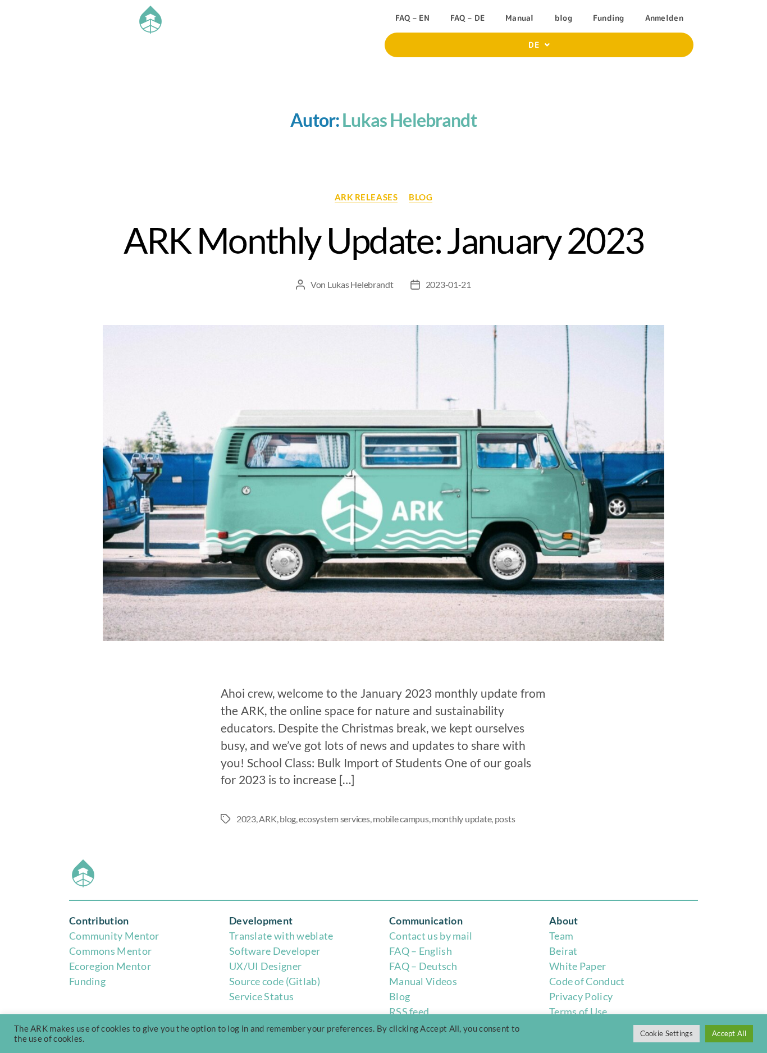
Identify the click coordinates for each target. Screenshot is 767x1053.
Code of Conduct (587, 981)
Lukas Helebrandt (360, 284)
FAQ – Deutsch (423, 966)
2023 (246, 818)
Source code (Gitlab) (274, 981)
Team (561, 936)
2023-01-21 (448, 284)
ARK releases (366, 197)
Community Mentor (114, 936)
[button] (539, 45)
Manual (519, 17)
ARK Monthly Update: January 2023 (384, 240)
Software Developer (274, 951)
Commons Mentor (110, 951)
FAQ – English (420, 951)
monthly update (461, 818)
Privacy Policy (581, 996)
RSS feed (409, 1011)
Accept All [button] (729, 1033)
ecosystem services (334, 818)
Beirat (563, 951)
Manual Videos (423, 981)
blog (563, 17)
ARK (267, 818)
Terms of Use (578, 1011)
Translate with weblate (281, 936)
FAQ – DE (467, 17)
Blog (399, 996)
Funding (608, 17)
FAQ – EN (412, 17)
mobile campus (401, 818)
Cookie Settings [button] (666, 1033)
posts (505, 818)
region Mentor (118, 966)
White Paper (577, 966)
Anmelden (664, 17)
